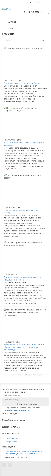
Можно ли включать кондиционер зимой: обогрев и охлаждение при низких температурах (24, 347)
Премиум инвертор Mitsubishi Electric (22, 83)
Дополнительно (11, 427)
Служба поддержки (13, 420)
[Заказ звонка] (45, 468)
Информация (10, 413)
